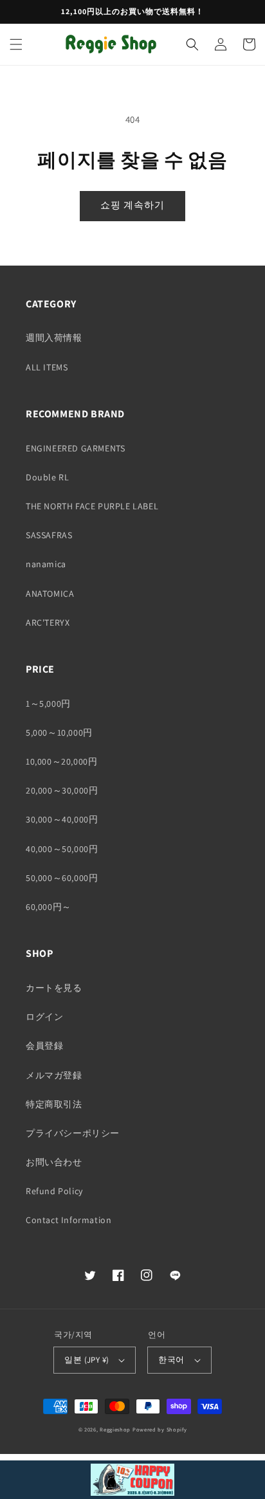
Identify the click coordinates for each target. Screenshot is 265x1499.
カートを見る (54, 988)
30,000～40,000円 (62, 819)
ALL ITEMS (47, 367)
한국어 (171, 1359)
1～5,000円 (48, 703)
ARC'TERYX (47, 622)
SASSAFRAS (49, 535)
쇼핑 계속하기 (132, 205)
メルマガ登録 (54, 1075)
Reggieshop (115, 1429)
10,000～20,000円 (61, 761)
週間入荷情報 (54, 337)
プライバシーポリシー (73, 1133)
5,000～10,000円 (59, 732)
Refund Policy (54, 1191)
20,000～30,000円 (62, 790)
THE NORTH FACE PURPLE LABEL (92, 506)
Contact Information (68, 1220)
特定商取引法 (54, 1104)
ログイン (44, 1016)
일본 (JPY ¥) (86, 1359)
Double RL (47, 477)
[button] (16, 44)
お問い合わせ (54, 1162)
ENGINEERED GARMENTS (75, 448)
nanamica (46, 564)
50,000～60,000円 (62, 878)
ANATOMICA (50, 593)
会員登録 (44, 1045)
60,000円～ (48, 907)
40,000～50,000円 (62, 849)
